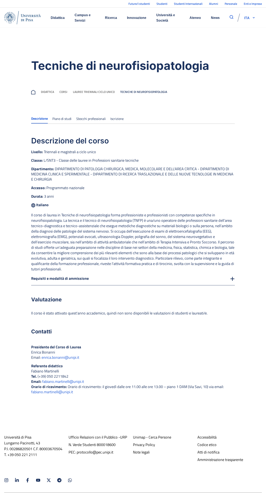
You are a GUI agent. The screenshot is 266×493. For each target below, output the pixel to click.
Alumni (213, 3)
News (215, 18)
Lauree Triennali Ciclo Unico (94, 92)
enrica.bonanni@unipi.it (60, 357)
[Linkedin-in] (17, 480)
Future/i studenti (139, 3)
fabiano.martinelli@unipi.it (63, 381)
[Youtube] (38, 480)
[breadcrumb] (33, 92)
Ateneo (195, 18)
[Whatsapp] (70, 480)
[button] (247, 18)
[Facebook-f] (27, 480)
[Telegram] (59, 480)
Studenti (161, 3)
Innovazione (136, 18)
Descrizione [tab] (39, 118)
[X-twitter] (49, 480)
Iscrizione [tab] (117, 118)
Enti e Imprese (253, 3)
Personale (231, 3)
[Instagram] (6, 480)
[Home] (22, 17)
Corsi (63, 92)
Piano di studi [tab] (61, 118)
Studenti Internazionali (188, 3)
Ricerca (111, 18)
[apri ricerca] (231, 17)
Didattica (58, 18)
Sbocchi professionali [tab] (91, 118)
